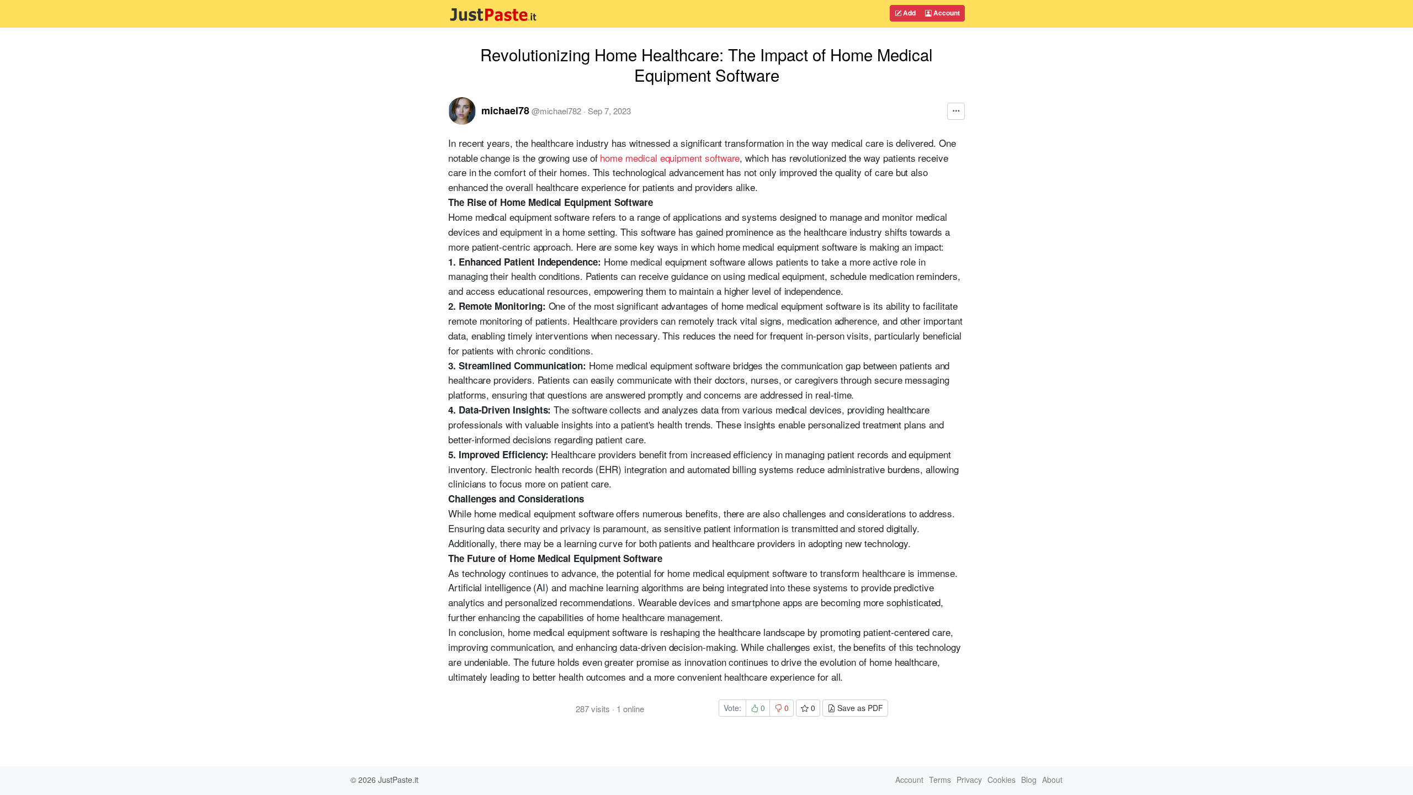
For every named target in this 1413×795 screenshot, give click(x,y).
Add (908, 13)
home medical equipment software (670, 158)
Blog (1029, 779)
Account (946, 13)
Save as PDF (859, 707)
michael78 (505, 110)
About (1052, 779)
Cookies (1001, 779)
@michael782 (556, 110)
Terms (940, 779)
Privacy (969, 779)
